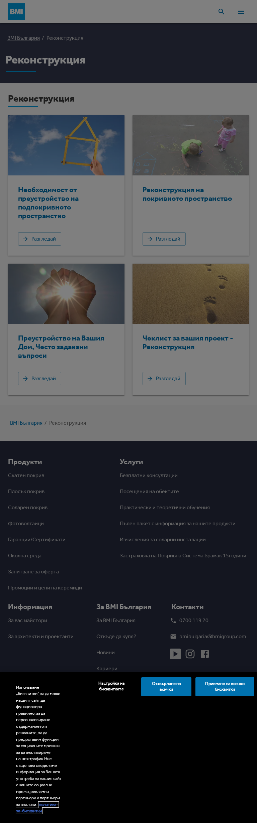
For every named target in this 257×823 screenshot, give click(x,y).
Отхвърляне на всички (166, 686)
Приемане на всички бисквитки (224, 686)
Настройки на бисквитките (111, 686)
